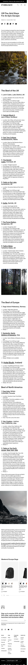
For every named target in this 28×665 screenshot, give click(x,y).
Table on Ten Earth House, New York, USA (9, 449)
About (2, 635)
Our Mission (3, 637)
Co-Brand (16, 639)
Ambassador (4, 650)
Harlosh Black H (9, 115)
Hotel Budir (8, 362)
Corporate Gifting (16, 636)
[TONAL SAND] (8, 583)
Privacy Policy (3, 624)
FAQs (9, 637)
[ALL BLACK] (2, 583)
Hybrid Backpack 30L (6, 586)
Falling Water (8, 246)
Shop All (3, 642)
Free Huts (6, 391)
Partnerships (16, 641)
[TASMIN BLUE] (23, 583)
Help (9, 635)
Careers (3, 648)
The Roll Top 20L (23, 586)
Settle (5, 203)
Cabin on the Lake (9, 182)
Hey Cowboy (7, 421)
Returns (9, 646)
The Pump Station (9, 222)
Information (23, 648)
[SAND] (12, 583)
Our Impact (3, 640)
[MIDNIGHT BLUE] (5, 583)
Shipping (10, 643)
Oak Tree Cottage (9, 137)
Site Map (22, 651)
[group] (13, 576)
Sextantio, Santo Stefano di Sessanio (8, 334)
